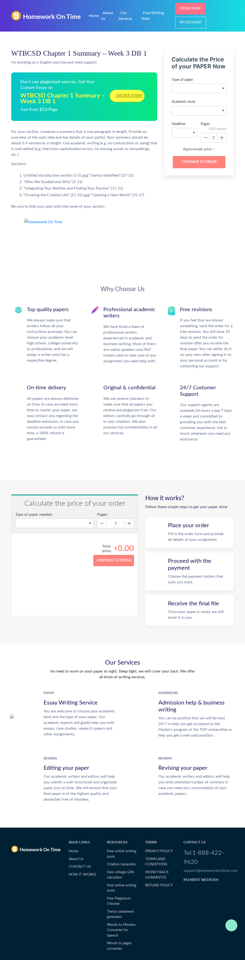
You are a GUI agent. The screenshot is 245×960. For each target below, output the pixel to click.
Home (94, 16)
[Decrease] (205, 137)
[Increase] (221, 137)
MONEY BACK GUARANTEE (157, 874)
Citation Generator (121, 864)
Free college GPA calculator (120, 874)
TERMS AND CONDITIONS (156, 861)
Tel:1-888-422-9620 (204, 857)
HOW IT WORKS (82, 874)
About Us (76, 859)
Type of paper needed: (33, 514)
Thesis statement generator (120, 914)
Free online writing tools (121, 853)
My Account (191, 22)
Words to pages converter (119, 945)
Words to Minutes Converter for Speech (121, 930)
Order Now (190, 8)
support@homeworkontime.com (209, 871)
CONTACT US (80, 866)
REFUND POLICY (159, 885)
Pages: (102, 514)
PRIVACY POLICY (159, 851)
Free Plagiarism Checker (119, 901)
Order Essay (129, 96)
